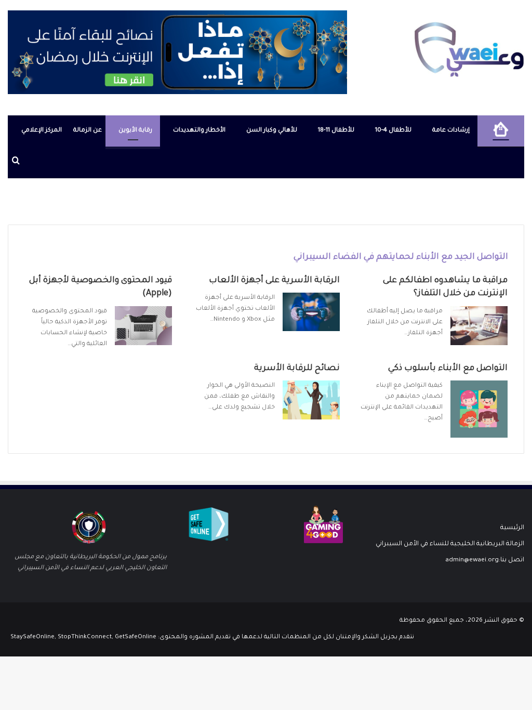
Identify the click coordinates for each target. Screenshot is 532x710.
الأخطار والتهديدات (199, 130)
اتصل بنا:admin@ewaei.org (484, 560)
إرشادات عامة (451, 130)
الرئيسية (512, 528)
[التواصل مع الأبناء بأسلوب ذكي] (479, 409)
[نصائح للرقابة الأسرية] (311, 399)
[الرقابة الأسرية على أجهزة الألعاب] (311, 312)
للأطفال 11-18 (336, 130)
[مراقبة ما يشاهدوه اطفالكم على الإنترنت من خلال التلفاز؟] (479, 325)
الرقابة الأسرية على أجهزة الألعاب (274, 280)
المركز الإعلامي (41, 130)
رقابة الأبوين (135, 130)
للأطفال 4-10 (393, 130)
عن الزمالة (87, 130)
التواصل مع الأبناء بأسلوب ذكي (448, 368)
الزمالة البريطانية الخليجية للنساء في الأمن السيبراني (450, 544)
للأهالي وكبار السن (271, 130)
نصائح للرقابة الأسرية (297, 368)
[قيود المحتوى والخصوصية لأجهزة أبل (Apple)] (143, 325)
